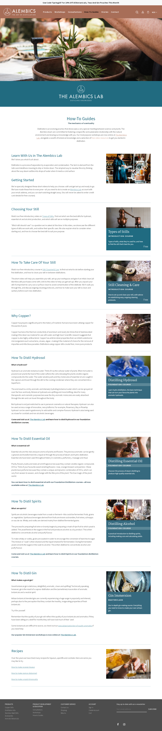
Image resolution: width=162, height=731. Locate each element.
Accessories (9, 716)
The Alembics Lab (37, 419)
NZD (153, 12)
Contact (115, 12)
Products (47, 12)
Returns (63, 713)
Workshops (60, 12)
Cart (90, 713)
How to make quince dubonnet (24, 673)
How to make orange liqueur (23, 667)
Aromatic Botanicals (12, 718)
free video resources (100, 138)
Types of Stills (48, 216)
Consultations (75, 12)
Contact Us (64, 707)
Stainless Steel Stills (11, 713)
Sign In (91, 707)
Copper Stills (9, 707)
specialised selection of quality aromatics (75, 625)
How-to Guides (91, 12)
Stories (104, 12)
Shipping (64, 710)
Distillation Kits (10, 710)
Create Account (94, 710)
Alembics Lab (75, 189)
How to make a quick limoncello (24, 679)
